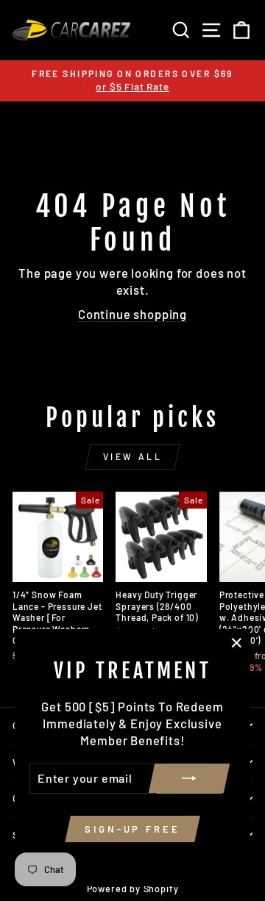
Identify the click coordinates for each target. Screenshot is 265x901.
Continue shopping (132, 313)
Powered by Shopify (133, 888)
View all (133, 456)
